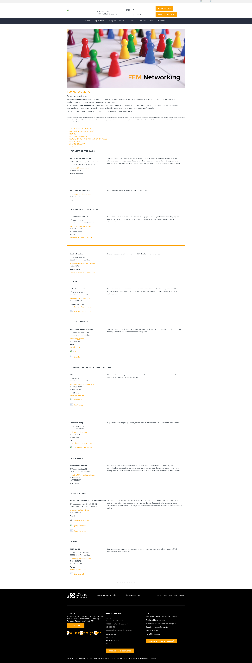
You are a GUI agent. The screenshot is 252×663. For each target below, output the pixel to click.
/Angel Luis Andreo (81, 520)
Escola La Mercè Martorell (156, 620)
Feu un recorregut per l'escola (170, 595)
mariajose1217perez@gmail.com (82, 475)
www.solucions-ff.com (78, 569)
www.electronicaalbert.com (81, 237)
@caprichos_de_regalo (83, 448)
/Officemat (78, 400)
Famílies (142, 21)
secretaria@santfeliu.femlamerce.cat (138, 15)
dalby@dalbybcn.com (78, 432)
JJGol (76, 351)
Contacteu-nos (133, 595)
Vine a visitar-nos (166, 14)
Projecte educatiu (116, 21)
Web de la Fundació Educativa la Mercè (161, 617)
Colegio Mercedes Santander (157, 627)
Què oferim (99, 21)
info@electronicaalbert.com (81, 226)
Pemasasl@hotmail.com (79, 168)
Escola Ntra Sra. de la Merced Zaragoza (161, 624)
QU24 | (120, 658)
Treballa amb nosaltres (120, 651)
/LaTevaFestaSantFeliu (82, 311)
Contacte (162, 21)
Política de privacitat (132, 658)
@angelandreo (80, 526)
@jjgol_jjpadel (79, 357)
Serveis (131, 21)
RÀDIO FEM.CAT (164, 9)
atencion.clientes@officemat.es (82, 384)
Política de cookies (148, 658)
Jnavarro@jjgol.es (77, 339)
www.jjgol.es (75, 347)
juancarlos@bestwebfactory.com (83, 263)
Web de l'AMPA (152, 630)
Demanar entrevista (106, 595)
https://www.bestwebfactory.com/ (83, 272)
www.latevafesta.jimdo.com (80, 307)
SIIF (151, 21)
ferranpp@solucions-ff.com (80, 559)
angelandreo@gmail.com (80, 510)
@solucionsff (78, 574)
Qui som (87, 21)
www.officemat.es (77, 395)
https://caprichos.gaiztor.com (81, 443)
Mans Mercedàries (153, 634)
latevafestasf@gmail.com (80, 298)
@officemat (78, 405)
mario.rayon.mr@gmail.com (80, 194)
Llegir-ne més (76, 626)
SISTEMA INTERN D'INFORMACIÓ (161, 641)
